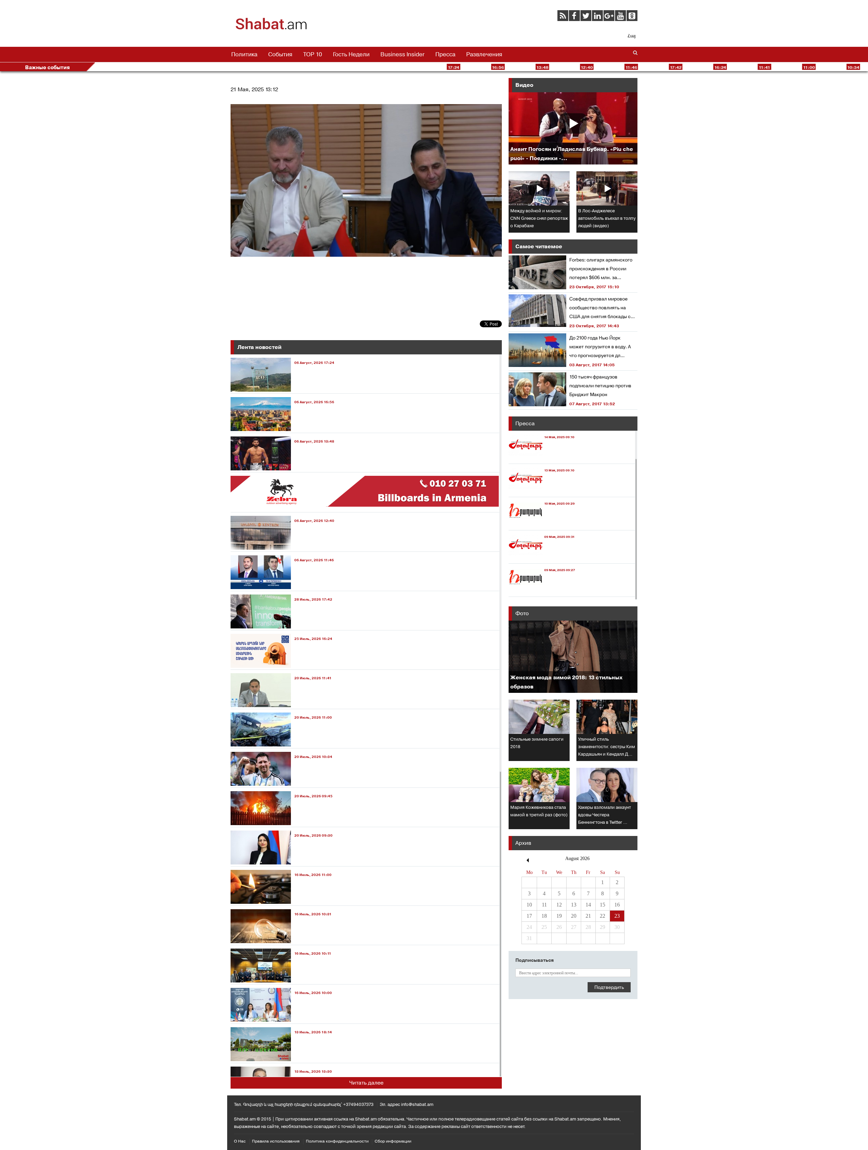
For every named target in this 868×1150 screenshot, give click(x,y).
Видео (524, 85)
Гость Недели (351, 54)
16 (617, 905)
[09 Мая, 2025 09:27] (542, 590)
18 (544, 916)
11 (544, 905)
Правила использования (276, 1141)
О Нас (240, 1141)
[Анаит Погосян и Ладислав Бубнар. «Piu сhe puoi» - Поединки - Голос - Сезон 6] (573, 128)
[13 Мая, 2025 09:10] (541, 490)
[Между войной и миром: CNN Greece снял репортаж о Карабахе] (539, 188)
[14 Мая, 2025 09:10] (541, 457)
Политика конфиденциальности (337, 1141)
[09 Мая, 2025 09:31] (542, 557)
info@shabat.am (417, 1104)
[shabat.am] (271, 28)
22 (602, 916)
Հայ (631, 35)
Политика (244, 54)
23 (617, 916)
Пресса (445, 54)
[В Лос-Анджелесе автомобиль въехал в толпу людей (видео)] (606, 188)
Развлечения (484, 54)
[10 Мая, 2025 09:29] (542, 523)
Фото (522, 613)
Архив (523, 842)
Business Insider (402, 54)
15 (602, 905)
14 (588, 905)
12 (559, 905)
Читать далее (366, 1082)
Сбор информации (393, 1141)
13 (573, 905)
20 (573, 916)
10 (529, 905)
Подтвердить (609, 987)
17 (529, 916)
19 (559, 916)
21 (588, 916)
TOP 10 (312, 54)
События (280, 54)
